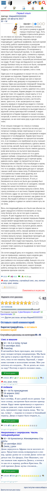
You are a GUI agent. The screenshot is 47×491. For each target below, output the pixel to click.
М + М (4, 21)
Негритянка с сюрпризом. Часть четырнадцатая (19, 433)
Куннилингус (17, 438)
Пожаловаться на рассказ (33, 290)
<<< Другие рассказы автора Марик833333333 (22, 317)
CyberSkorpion (24, 312)
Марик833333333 (17, 16)
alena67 (36, 312)
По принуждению (19, 390)
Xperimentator (6, 314)
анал (5, 281)
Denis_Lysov (10, 446)
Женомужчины (31, 438)
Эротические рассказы (10, 490)
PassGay (8, 348)
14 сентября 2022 (13, 444)
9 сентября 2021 (12, 345)
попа (15, 382)
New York (8, 396)
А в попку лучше (19, 343)
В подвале (6, 387)
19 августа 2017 (15, 19)
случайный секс (27, 281)
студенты (14, 281)
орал (10, 283)
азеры (15, 283)
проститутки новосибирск (35, 487)
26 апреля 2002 (12, 393)
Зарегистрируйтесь (12, 327)
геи (36, 281)
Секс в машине (9, 339)
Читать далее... (10, 373)
